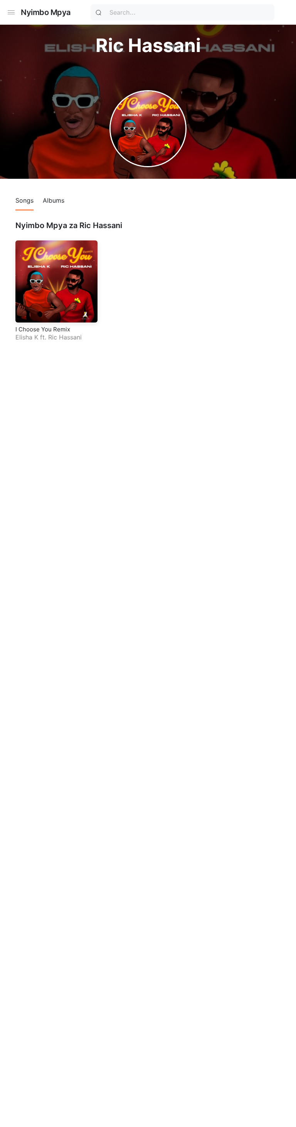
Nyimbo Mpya (46, 12)
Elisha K (26, 337)
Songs (24, 200)
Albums (53, 200)
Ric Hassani (65, 337)
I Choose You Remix (42, 329)
